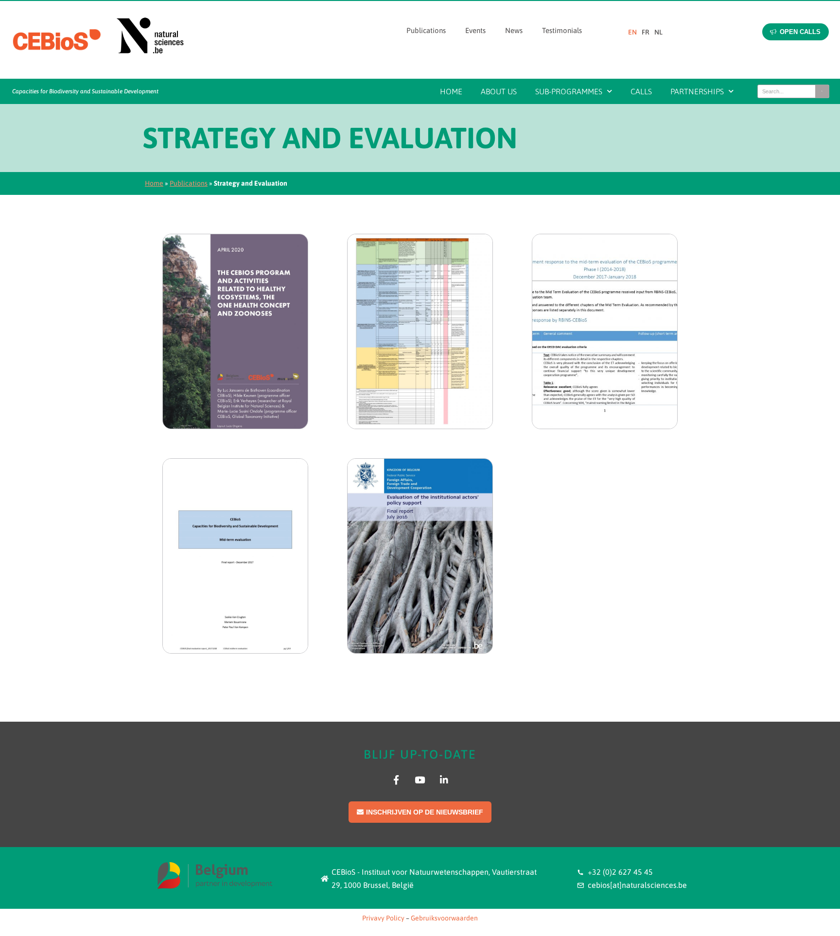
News (514, 30)
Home (451, 91)
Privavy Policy (383, 918)
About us (499, 91)
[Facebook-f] (396, 780)
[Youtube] (420, 780)
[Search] (822, 91)
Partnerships (697, 91)
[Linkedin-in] (444, 780)
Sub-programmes (568, 91)
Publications (426, 30)
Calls (641, 91)
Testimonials (562, 30)
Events (475, 30)
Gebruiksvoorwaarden (444, 918)
